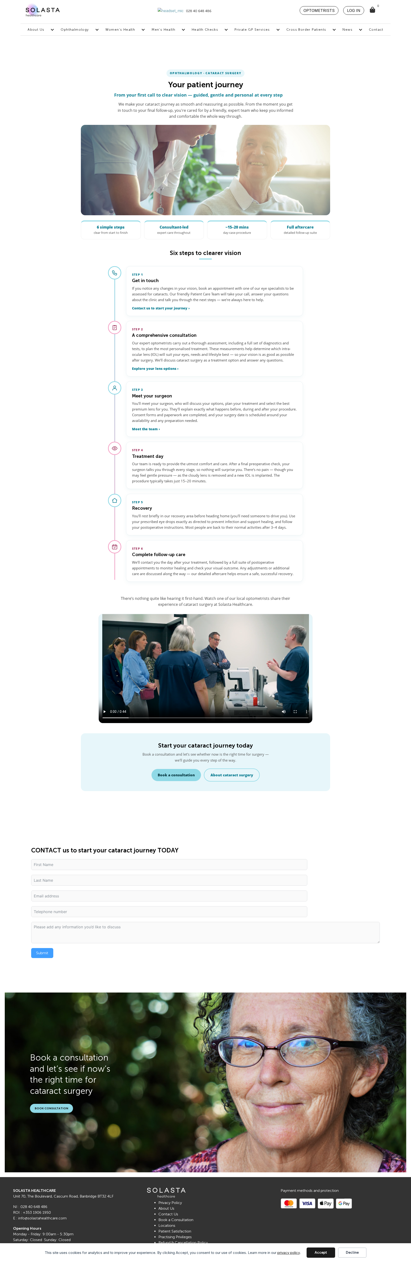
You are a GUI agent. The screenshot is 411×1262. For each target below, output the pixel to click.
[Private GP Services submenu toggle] (278, 29)
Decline (352, 1252)
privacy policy (288, 1252)
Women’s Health (120, 30)
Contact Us (168, 1214)
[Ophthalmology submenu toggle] (97, 29)
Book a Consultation (175, 1220)
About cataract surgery (231, 775)
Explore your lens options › (155, 369)
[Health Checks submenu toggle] (226, 29)
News (347, 30)
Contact (376, 30)
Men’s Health (163, 30)
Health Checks (205, 30)
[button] (319, 10)
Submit (42, 953)
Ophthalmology (75, 30)
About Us (36, 30)
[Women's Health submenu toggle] (143, 29)
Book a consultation (176, 775)
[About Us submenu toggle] (52, 29)
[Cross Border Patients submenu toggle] (334, 29)
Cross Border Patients (306, 30)
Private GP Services (252, 30)
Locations (166, 1225)
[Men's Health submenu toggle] (183, 29)
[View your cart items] (372, 10)
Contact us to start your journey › (161, 308)
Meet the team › (146, 429)
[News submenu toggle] (360, 29)
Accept (321, 1252)
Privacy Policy (170, 1202)
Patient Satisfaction (174, 1231)
